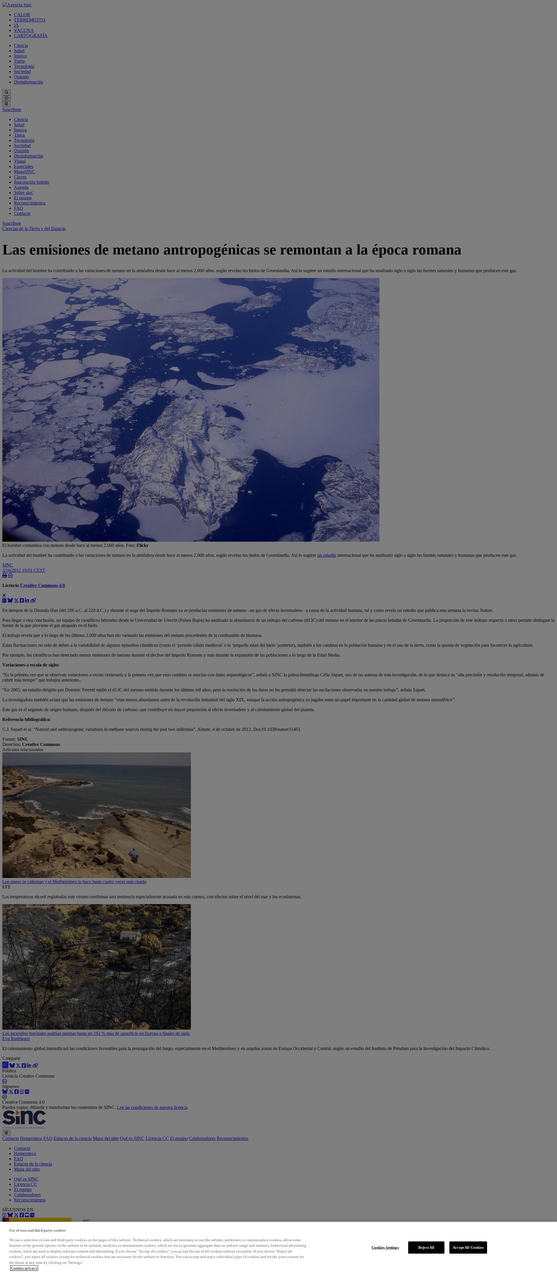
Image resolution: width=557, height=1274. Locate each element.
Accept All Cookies (468, 1247)
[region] (278, 1248)
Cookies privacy (24, 1268)
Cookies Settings (385, 1247)
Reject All (426, 1247)
